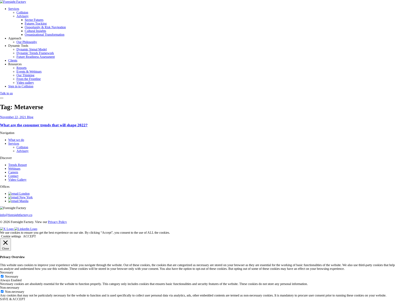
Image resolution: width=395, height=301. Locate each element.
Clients (12, 60)
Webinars (14, 168)
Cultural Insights (35, 31)
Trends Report (17, 165)
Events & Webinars (29, 71)
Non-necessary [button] (9, 287)
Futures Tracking (36, 23)
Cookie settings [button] (11, 236)
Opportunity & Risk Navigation (45, 27)
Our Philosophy (26, 42)
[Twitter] (7, 229)
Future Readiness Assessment (35, 56)
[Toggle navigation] (1, 98)
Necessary (11, 276)
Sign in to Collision (20, 86)
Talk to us (6, 93)
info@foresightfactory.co (16, 215)
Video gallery (25, 82)
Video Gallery (17, 179)
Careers (13, 172)
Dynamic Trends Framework (35, 53)
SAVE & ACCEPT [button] (12, 299)
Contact (13, 176)
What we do (16, 140)
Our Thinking (25, 75)
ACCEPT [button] (29, 236)
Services (13, 8)
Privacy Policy (57, 222)
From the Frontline (28, 79)
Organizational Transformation (44, 34)
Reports (21, 68)
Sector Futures (34, 20)
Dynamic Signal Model (31, 49)
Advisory (22, 16)
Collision (22, 12)
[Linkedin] (25, 229)
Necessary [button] (6, 272)
